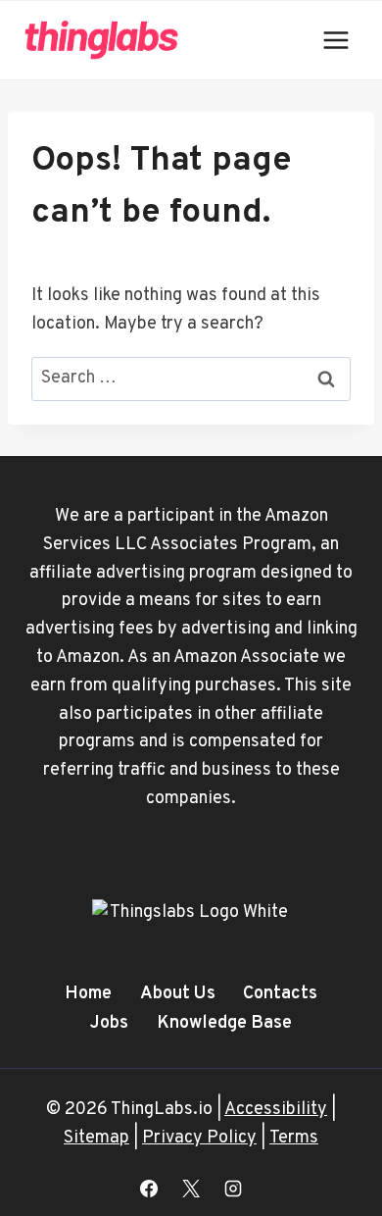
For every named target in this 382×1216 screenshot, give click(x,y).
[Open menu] (335, 40)
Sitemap (96, 1138)
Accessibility (275, 1109)
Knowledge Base (224, 1023)
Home (88, 994)
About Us (177, 994)
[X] (191, 1188)
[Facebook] (149, 1188)
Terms (293, 1138)
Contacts (280, 994)
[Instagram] (233, 1188)
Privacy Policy (199, 1138)
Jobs (109, 1023)
